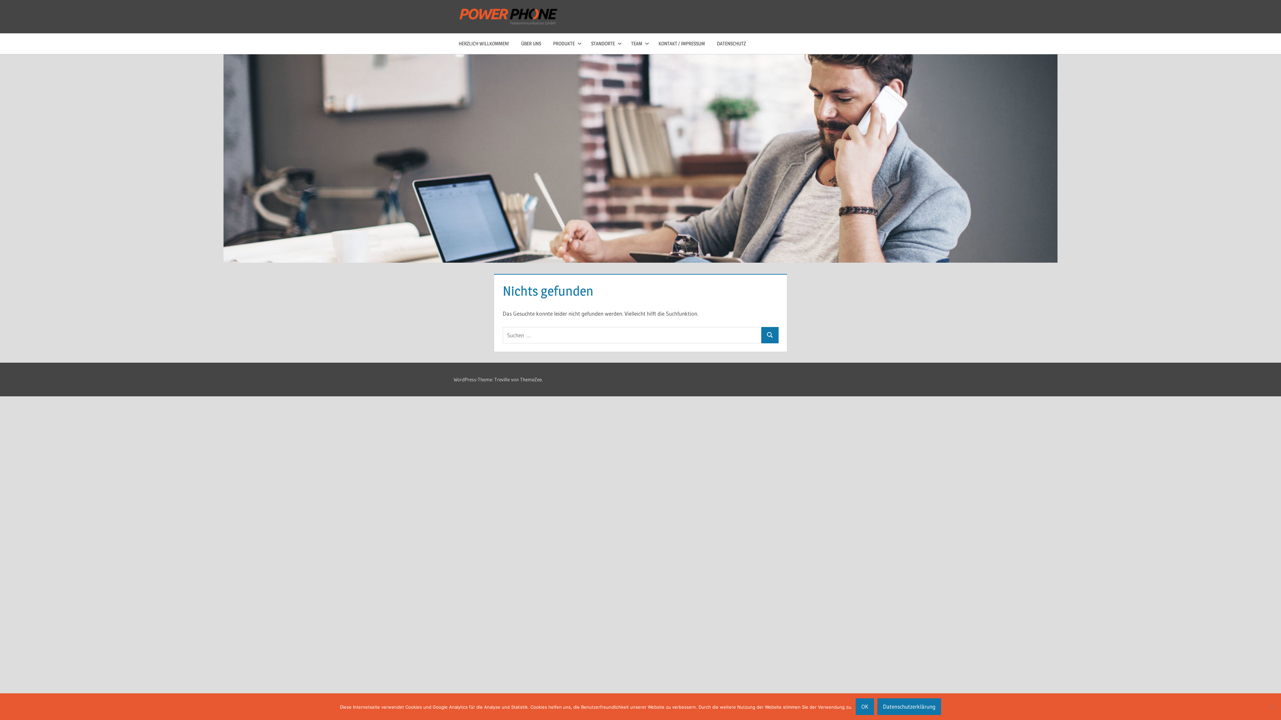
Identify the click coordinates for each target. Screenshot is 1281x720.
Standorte (603, 43)
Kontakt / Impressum (682, 43)
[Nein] (1272, 706)
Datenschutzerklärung (909, 706)
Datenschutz (731, 43)
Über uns (531, 43)
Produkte (564, 43)
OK (864, 706)
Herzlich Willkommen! (484, 43)
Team (636, 43)
